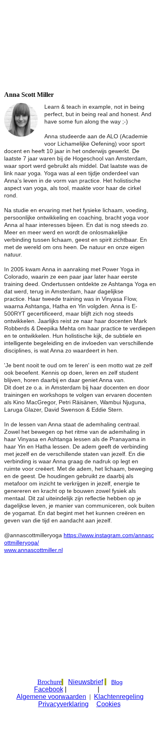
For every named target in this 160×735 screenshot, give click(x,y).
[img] (80, 50)
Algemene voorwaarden (51, 696)
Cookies (108, 704)
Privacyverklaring (63, 704)
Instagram (83, 689)
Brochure (49, 681)
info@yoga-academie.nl (54, 667)
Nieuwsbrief (85, 681)
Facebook (48, 689)
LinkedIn (114, 689)
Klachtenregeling (119, 696)
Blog (117, 682)
